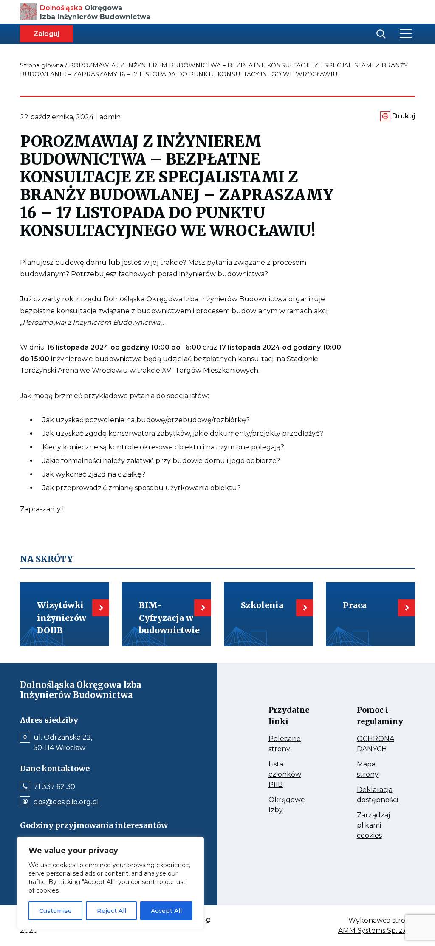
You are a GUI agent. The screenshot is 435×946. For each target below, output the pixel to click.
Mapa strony (377, 770)
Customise (55, 911)
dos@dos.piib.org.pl (66, 802)
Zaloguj (46, 34)
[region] (110, 883)
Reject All (111, 911)
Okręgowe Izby (289, 805)
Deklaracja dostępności (377, 795)
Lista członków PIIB (289, 775)
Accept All (166, 911)
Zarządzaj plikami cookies (377, 826)
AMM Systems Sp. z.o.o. (376, 931)
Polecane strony (289, 744)
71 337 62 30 (54, 787)
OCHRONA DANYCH (377, 744)
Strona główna (41, 65)
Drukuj (403, 116)
